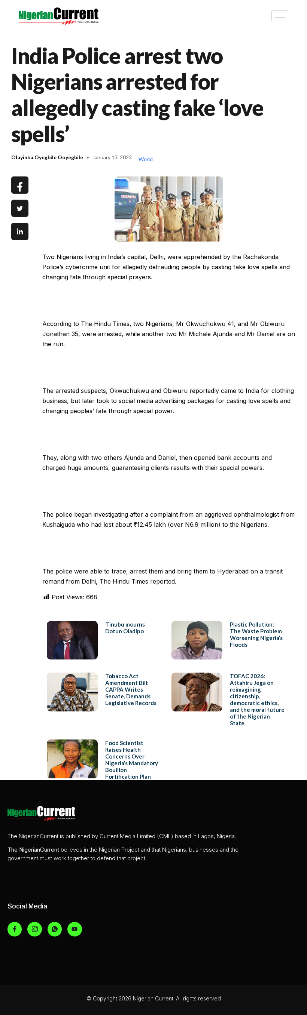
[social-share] (19, 185)
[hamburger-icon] (279, 15)
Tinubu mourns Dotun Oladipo (125, 627)
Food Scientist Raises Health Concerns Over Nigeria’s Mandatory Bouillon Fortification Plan (131, 759)
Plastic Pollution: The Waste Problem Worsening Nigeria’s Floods (256, 634)
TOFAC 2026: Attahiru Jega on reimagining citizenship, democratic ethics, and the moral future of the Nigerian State (257, 699)
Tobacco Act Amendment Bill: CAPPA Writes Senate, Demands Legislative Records (130, 689)
